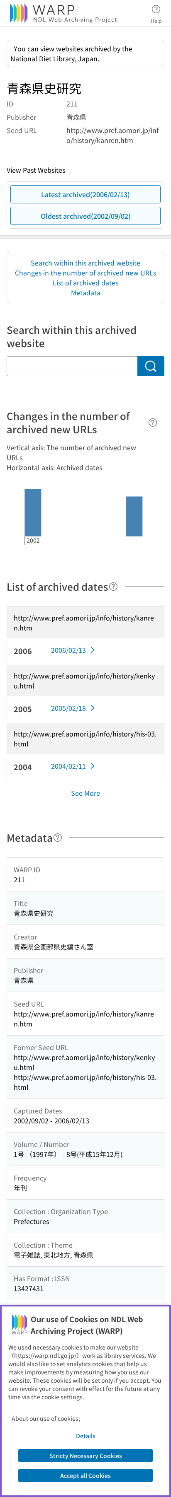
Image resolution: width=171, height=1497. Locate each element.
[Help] (153, 422)
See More (85, 793)
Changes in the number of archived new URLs (85, 273)
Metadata (85, 292)
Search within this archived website (85, 263)
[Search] (150, 366)
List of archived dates (85, 282)
